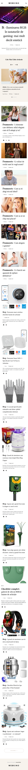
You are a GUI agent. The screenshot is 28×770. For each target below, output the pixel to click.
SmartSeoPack (18, 762)
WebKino (14, 3)
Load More (13, 750)
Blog (2, 585)
